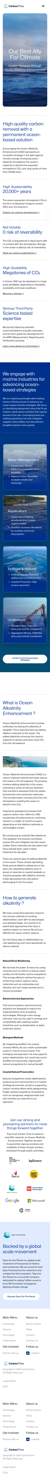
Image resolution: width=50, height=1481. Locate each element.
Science (7, 1329)
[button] (43, 6)
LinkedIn (35, 1353)
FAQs (29, 1329)
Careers (30, 1335)
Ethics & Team (33, 1324)
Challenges (9, 1324)
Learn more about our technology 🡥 (21, 346)
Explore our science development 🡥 (21, 212)
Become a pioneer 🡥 (13, 293)
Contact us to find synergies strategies (25, 659)
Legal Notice (9, 1381)
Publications (9, 1340)
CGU (5, 1386)
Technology (8, 1335)
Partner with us (11, 1353)
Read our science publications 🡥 (20, 253)
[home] (13, 6)
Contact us (32, 1340)
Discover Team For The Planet (21, 1296)
